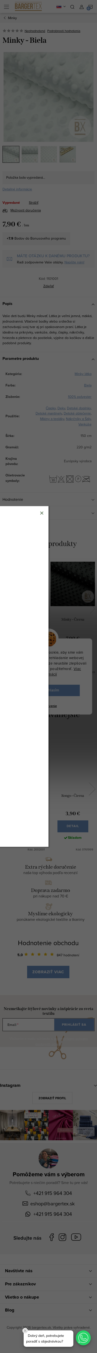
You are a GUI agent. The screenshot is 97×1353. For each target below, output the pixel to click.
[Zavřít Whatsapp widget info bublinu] (25, 1330)
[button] (83, 1337)
